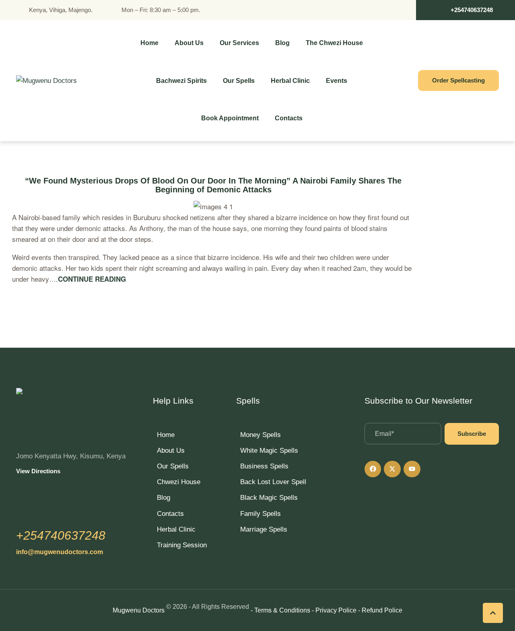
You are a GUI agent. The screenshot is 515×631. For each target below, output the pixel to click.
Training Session (182, 545)
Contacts (170, 514)
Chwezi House (178, 482)
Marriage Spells (263, 529)
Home (166, 435)
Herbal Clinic (176, 529)
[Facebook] (373, 469)
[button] (465, 10)
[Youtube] (412, 469)
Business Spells (264, 466)
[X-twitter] (392, 469)
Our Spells (173, 466)
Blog (163, 497)
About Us (171, 450)
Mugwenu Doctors (139, 610)
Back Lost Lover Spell (273, 482)
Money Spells (260, 435)
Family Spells (260, 514)
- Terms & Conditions (280, 610)
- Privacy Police (334, 610)
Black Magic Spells (269, 497)
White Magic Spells (269, 450)
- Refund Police (380, 610)
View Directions (38, 471)
